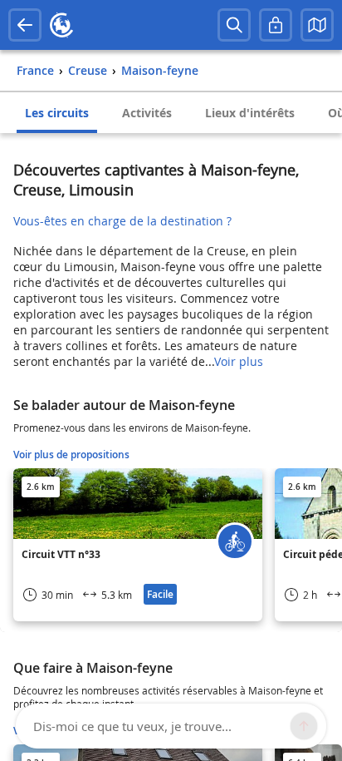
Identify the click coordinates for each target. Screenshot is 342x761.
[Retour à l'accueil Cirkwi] (61, 25)
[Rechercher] (234, 25)
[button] (317, 25)
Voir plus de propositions (71, 454)
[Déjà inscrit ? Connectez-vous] (275, 25)
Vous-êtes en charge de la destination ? (122, 221)
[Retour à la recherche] (25, 25)
